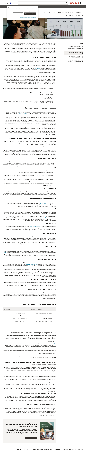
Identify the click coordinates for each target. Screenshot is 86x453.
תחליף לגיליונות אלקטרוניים (43, 217)
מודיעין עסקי (37, 68)
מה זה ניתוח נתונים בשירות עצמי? (76, 46)
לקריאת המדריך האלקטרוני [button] (31, 437)
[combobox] (43, 3)
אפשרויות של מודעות (57, 449)
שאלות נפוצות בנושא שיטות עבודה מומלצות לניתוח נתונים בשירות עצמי (75, 60)
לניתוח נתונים (17, 161)
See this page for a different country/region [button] (28, 17)
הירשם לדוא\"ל (46, 449)
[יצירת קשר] (5, 3)
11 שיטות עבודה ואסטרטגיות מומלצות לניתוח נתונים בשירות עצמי (75, 53)
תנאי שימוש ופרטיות (72, 449)
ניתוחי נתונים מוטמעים (28, 129)
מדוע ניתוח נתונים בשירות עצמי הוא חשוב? (75, 49)
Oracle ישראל (78, 7)
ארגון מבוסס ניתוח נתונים (35, 226)
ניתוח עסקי (73, 7)
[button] (80, 3)
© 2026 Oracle (80, 449)
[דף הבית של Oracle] (74, 3)
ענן (24, 65)
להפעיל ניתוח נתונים (23, 113)
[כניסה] (8, 3)
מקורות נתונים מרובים (42, 203)
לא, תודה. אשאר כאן (18, 13)
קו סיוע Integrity (40, 449)
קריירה (51, 449)
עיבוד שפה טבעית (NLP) (50, 407)
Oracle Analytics (52, 343)
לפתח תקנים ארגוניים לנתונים (32, 264)
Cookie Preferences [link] (65, 449)
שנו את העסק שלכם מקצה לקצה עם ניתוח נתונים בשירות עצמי (75, 57)
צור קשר (34, 449)
